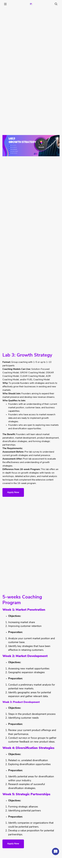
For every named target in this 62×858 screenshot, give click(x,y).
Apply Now (13, 492)
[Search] (56, 4)
